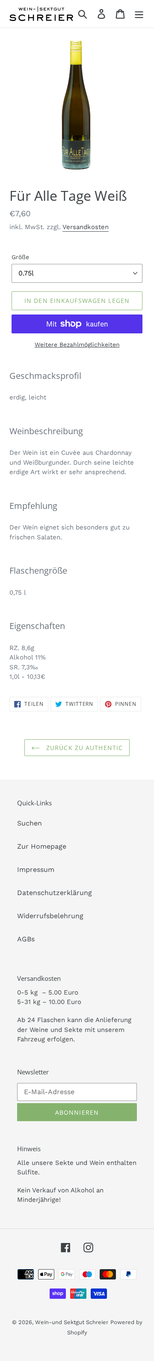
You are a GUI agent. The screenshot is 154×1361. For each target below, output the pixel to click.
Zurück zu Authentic (83, 748)
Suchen (29, 823)
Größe (20, 257)
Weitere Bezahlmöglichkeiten (77, 344)
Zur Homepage (41, 846)
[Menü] (139, 14)
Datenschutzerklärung (54, 893)
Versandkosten (85, 227)
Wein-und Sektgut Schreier (71, 1322)
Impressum (35, 869)
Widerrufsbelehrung (50, 916)
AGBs (26, 939)
